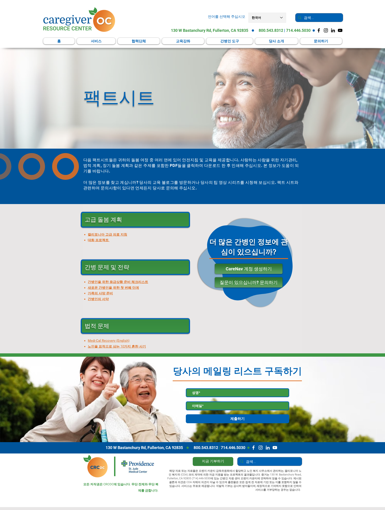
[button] (229, 41)
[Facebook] (253, 447)
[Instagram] (260, 447)
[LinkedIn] (333, 30)
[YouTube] (340, 30)
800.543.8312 (271, 30)
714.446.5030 (298, 30)
